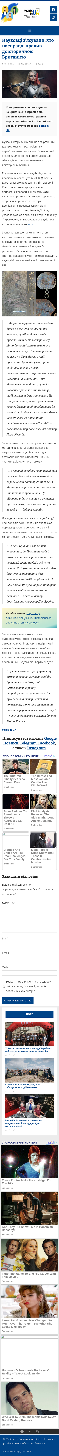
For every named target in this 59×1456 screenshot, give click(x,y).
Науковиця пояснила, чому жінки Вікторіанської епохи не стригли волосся (29, 618)
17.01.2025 (8, 63)
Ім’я (5, 938)
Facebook (46, 743)
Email (6, 952)
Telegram (28, 743)
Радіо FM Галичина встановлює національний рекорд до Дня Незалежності (23, 1123)
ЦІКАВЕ (39, 63)
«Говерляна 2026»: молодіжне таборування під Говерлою (22, 1086)
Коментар (9, 902)
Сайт (5, 967)
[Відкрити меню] (29, 30)
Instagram (36, 748)
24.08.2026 (10, 1055)
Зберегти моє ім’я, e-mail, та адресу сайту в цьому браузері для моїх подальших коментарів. (28, 986)
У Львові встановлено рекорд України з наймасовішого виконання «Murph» (28, 1050)
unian (31, 224)
